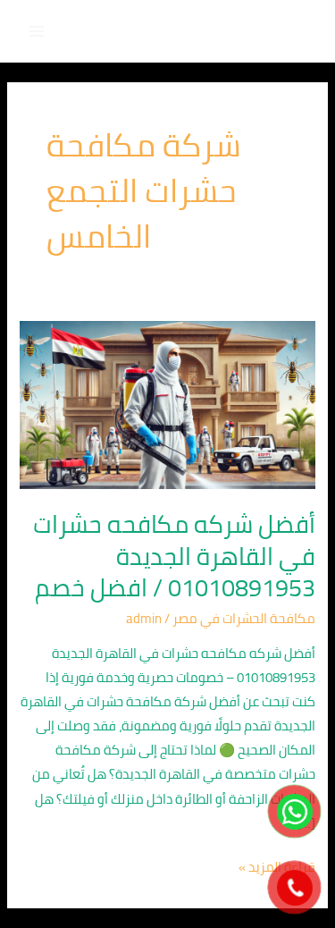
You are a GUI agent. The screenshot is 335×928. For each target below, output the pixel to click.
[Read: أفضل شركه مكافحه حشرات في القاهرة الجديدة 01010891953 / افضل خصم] (167, 404)
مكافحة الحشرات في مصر (243, 618)
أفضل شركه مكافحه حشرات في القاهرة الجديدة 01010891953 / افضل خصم (174, 556)
